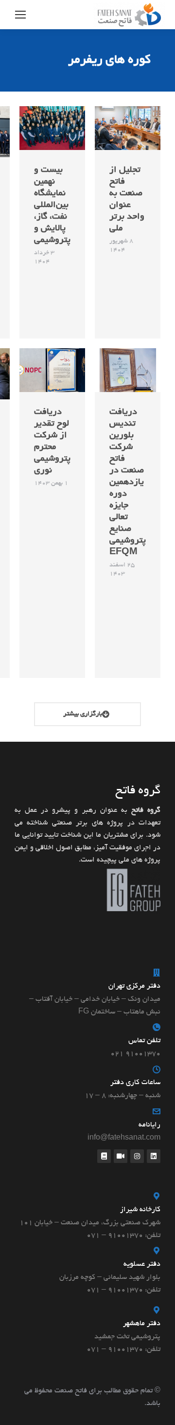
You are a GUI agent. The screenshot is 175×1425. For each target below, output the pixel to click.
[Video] (120, 1156)
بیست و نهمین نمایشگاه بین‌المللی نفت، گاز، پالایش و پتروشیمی (52, 205)
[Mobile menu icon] (20, 14)
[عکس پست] (127, 128)
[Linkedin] (153, 1156)
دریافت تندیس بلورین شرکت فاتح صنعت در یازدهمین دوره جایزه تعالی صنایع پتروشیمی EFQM (127, 483)
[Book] (104, 1156)
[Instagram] (137, 1156)
